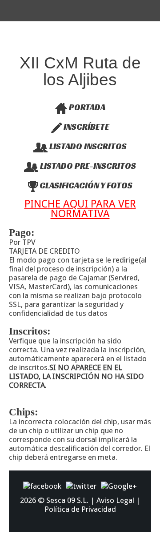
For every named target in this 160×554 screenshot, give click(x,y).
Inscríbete (85, 126)
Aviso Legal (115, 500)
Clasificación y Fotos (85, 185)
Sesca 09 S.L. (67, 500)
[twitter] (81, 485)
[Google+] (119, 485)
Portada (86, 107)
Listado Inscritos (87, 146)
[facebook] (42, 485)
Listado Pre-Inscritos (87, 165)
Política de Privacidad (80, 509)
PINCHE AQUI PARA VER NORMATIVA (80, 209)
